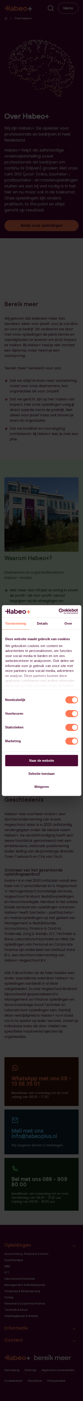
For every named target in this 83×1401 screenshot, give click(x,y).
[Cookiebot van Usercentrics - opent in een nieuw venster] (59, 611)
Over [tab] (68, 623)
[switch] (71, 713)
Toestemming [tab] (15, 623)
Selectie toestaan (41, 773)
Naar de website (41, 760)
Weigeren (41, 787)
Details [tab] (42, 623)
